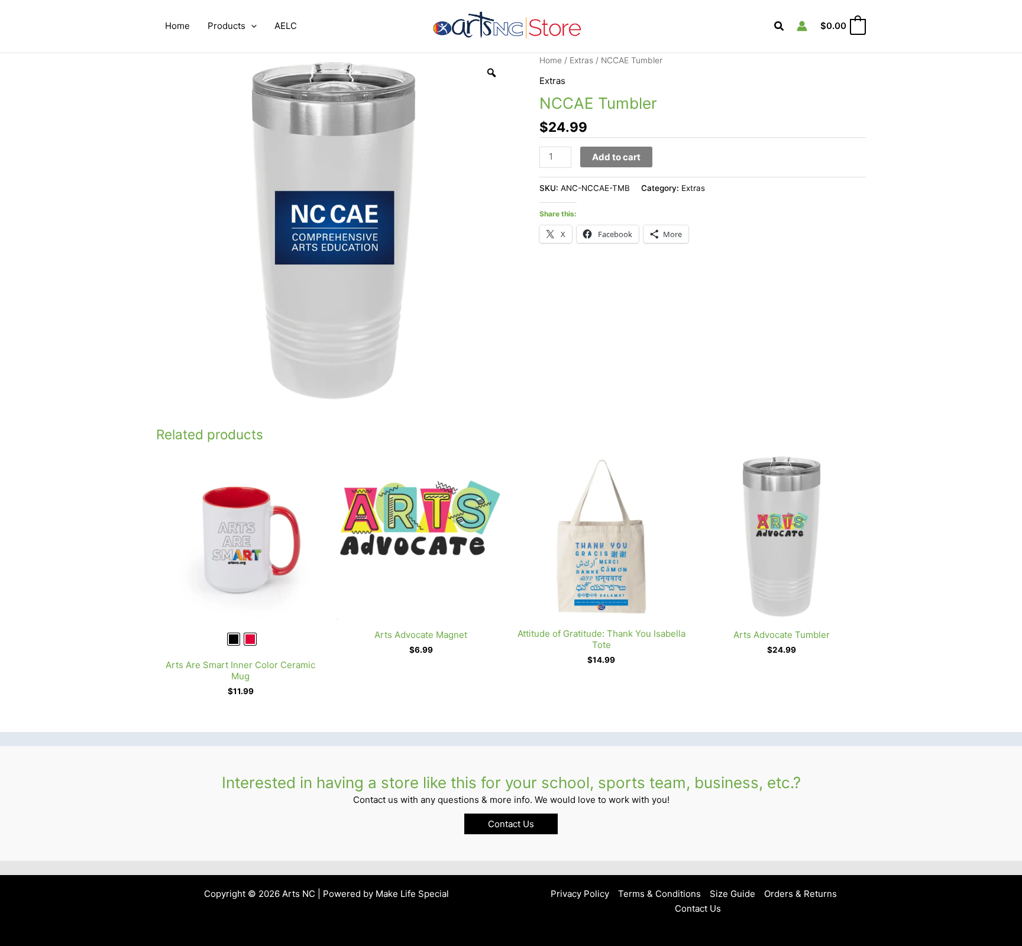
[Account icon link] (802, 26)
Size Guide (732, 893)
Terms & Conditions (659, 893)
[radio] (234, 639)
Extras (581, 60)
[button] (251, 26)
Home (550, 60)
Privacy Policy (580, 893)
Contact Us (698, 908)
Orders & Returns (800, 893)
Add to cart (616, 157)
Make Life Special (412, 893)
